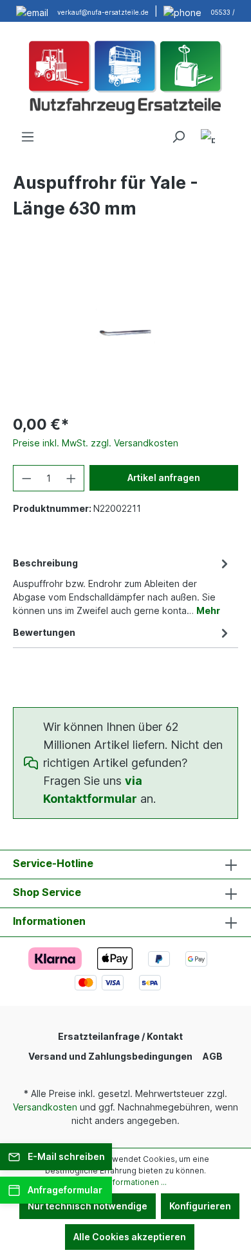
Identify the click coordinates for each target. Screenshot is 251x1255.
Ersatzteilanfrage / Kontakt (120, 1036)
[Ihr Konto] (208, 138)
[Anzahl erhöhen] (71, 478)
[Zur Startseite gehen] (125, 75)
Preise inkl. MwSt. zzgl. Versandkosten (95, 442)
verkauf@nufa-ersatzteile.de (103, 12)
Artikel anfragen (163, 477)
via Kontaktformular (92, 789)
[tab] (122, 585)
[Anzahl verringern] (26, 478)
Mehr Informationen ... (125, 1182)
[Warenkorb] (230, 132)
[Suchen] (178, 137)
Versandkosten (45, 1106)
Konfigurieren (200, 1205)
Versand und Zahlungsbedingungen (110, 1056)
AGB (213, 1056)
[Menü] (27, 137)
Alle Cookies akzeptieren (129, 1236)
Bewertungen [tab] (44, 632)
